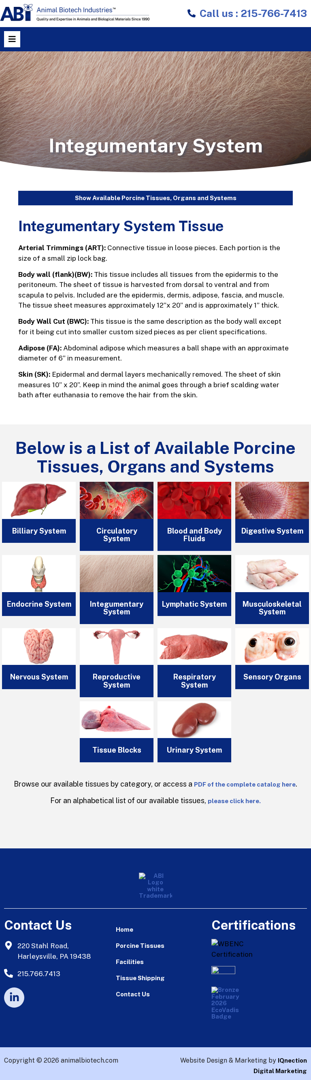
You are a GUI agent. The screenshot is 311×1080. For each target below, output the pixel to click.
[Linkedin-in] (14, 997)
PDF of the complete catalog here (245, 784)
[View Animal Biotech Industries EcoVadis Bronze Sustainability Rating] (231, 1007)
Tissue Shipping (140, 978)
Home (124, 929)
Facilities (130, 961)
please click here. (234, 800)
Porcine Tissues (140, 945)
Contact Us (133, 994)
